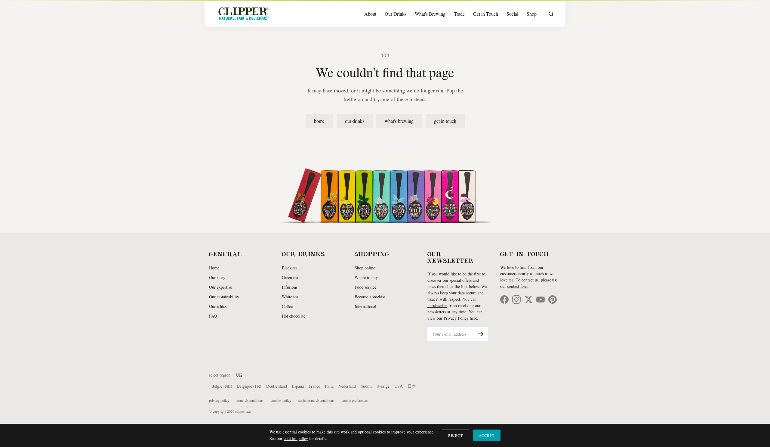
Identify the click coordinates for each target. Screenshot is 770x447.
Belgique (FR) (249, 386)
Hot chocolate (293, 316)
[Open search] (551, 13)
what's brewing (399, 121)
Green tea (290, 277)
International (365, 306)
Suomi (366, 386)
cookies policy (296, 438)
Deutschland (276, 386)
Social (512, 14)
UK (239, 375)
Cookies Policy (281, 400)
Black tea (289, 268)
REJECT (455, 435)
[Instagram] (516, 299)
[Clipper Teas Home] (243, 13)
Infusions (289, 287)
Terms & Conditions (249, 400)
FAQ (213, 316)
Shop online (365, 268)
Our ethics (217, 306)
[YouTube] (540, 299)
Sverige (383, 386)
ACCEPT (486, 435)
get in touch (445, 121)
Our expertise (220, 287)
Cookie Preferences (355, 400)
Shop (532, 14)
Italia (329, 386)
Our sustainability (224, 297)
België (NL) (221, 386)
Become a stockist (370, 297)
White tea (290, 297)
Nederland (347, 386)
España (298, 386)
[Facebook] (504, 299)
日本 (412, 386)
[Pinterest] (552, 299)
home (319, 121)
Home (214, 268)
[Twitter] (528, 299)
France (314, 386)
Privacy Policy (219, 400)
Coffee (287, 306)
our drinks (354, 121)
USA (398, 386)
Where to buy (366, 277)
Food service (365, 287)
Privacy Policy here (460, 318)
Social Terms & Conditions (316, 400)
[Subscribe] (480, 333)
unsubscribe (437, 305)
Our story (217, 277)
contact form (517, 286)
